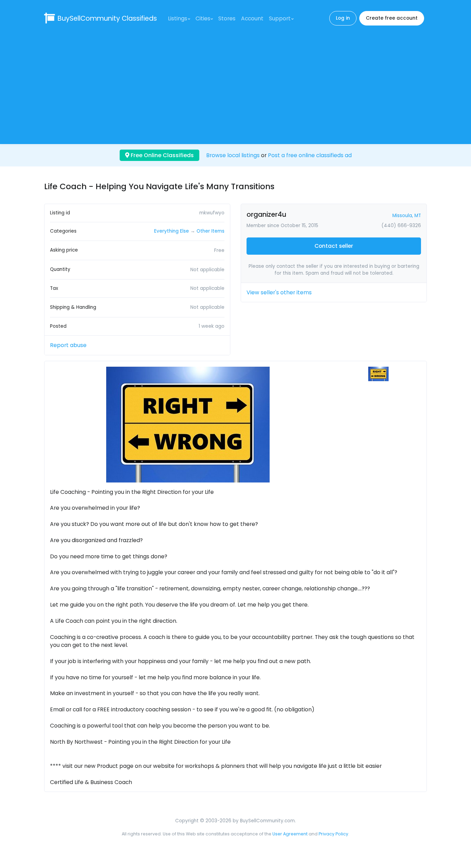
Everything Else (171, 231)
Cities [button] (203, 18)
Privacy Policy (333, 834)
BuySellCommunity (107, 18)
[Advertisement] (235, 85)
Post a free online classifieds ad (310, 155)
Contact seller (333, 246)
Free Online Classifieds (161, 155)
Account (252, 18)
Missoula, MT (406, 215)
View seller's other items (279, 292)
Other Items (210, 231)
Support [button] (280, 18)
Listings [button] (177, 18)
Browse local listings (233, 155)
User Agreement (290, 834)
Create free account (392, 18)
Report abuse (68, 345)
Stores (227, 18)
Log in (343, 18)
